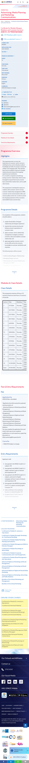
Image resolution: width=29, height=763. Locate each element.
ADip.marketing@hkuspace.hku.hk (11, 106)
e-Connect (8, 590)
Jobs (3, 705)
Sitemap (4, 714)
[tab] (14, 151)
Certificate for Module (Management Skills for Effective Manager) (15, 545)
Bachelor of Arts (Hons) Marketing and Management (13, 580)
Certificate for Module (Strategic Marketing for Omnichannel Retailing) (14, 536)
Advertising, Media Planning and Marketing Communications (13, 14)
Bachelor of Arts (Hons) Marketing (11, 583)
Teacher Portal (6, 708)
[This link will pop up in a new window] (13, 695)
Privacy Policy (20, 711)
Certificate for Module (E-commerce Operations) (12, 531)
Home (2, 21)
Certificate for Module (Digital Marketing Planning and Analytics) (13, 540)
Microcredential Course (12, 39)
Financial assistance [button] (7, 56)
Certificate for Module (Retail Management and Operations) (14, 558)
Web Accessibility (13, 714)
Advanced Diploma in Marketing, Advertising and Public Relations (14, 575)
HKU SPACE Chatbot (19, 757)
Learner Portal (18, 705)
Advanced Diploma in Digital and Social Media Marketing (15, 571)
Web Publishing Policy (8, 711)
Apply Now (8, 113)
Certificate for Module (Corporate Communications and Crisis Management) (13, 553)
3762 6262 (9, 669)
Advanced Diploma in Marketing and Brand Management (14, 562)
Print (10, 94)
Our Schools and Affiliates (12, 658)
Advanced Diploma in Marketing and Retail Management (14, 567)
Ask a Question (7, 108)
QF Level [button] (4, 51)
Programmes (7, 21)
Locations (9, 705)
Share (4, 94)
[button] (23, 2)
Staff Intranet (17, 708)
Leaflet (16, 94)
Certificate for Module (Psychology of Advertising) (12, 549)
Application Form (7, 92)
